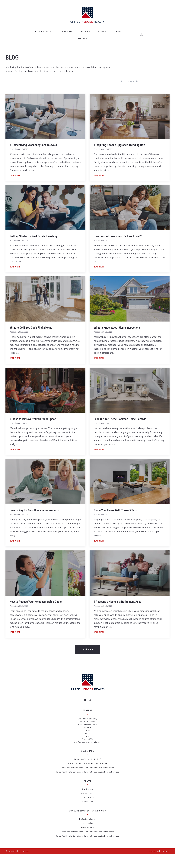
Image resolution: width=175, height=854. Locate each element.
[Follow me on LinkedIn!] (90, 700)
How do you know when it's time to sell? (118, 236)
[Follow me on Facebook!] (85, 700)
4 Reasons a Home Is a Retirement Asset (118, 601)
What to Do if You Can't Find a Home (31, 327)
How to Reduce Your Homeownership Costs (36, 601)
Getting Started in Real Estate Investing (33, 236)
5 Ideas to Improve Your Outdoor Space (33, 419)
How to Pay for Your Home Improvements (34, 510)
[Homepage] (87, 15)
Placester (165, 851)
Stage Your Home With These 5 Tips (115, 510)
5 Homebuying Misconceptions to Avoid (33, 145)
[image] (45, 116)
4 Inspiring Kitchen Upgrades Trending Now (119, 145)
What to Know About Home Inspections (117, 327)
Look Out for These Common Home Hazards (120, 419)
